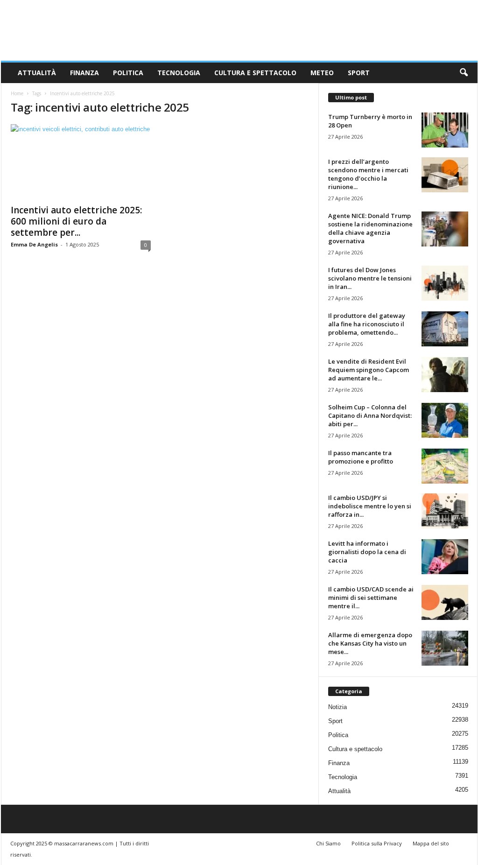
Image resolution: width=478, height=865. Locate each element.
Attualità (37, 72)
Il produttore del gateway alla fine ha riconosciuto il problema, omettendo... (366, 324)
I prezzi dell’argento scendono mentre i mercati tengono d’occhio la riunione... (368, 174)
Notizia (337, 706)
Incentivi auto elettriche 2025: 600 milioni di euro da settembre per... (76, 221)
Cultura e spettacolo (255, 72)
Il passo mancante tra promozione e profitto (360, 457)
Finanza (84, 72)
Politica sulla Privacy (376, 843)
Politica (128, 72)
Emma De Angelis (34, 244)
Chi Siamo (328, 843)
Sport (359, 72)
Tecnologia (178, 72)
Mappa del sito (431, 843)
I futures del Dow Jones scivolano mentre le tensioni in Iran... (370, 278)
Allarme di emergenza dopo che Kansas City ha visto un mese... (370, 643)
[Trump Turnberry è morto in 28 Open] (445, 130)
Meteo (322, 72)
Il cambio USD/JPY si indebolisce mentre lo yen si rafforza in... (369, 506)
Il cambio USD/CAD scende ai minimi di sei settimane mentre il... (371, 597)
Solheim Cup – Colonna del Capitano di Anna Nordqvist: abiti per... (370, 415)
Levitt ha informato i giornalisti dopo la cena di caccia (367, 551)
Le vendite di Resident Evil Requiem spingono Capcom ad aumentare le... (368, 369)
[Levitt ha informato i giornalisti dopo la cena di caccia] (445, 556)
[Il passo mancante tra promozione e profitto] (445, 466)
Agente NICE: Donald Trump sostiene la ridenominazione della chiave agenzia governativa (370, 228)
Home (17, 93)
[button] (463, 73)
